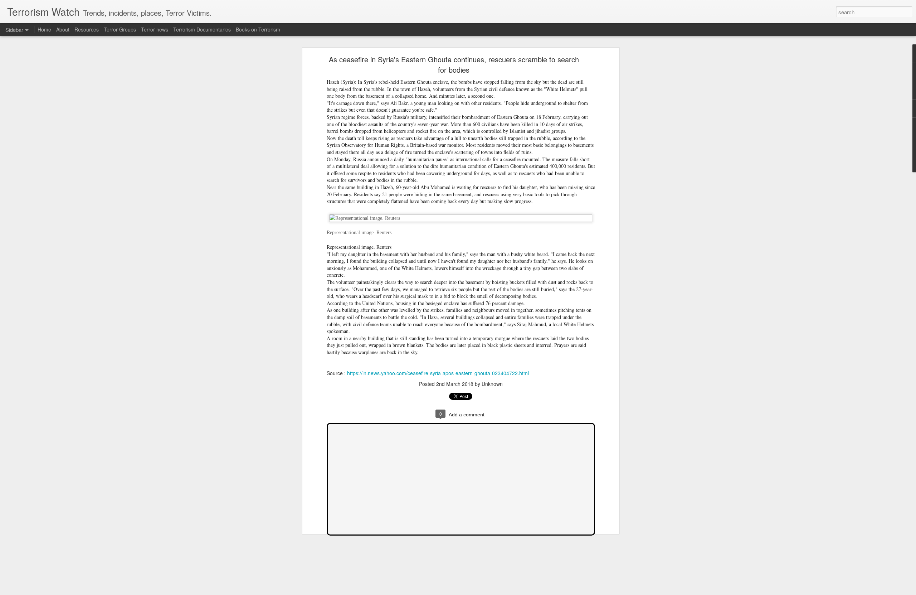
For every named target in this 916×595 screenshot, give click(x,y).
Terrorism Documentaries (202, 29)
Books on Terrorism (258, 29)
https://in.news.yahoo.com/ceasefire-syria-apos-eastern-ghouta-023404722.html (438, 373)
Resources (86, 29)
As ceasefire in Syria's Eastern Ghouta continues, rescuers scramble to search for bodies (454, 64)
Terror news (154, 29)
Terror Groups (120, 29)
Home (44, 29)
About (62, 29)
